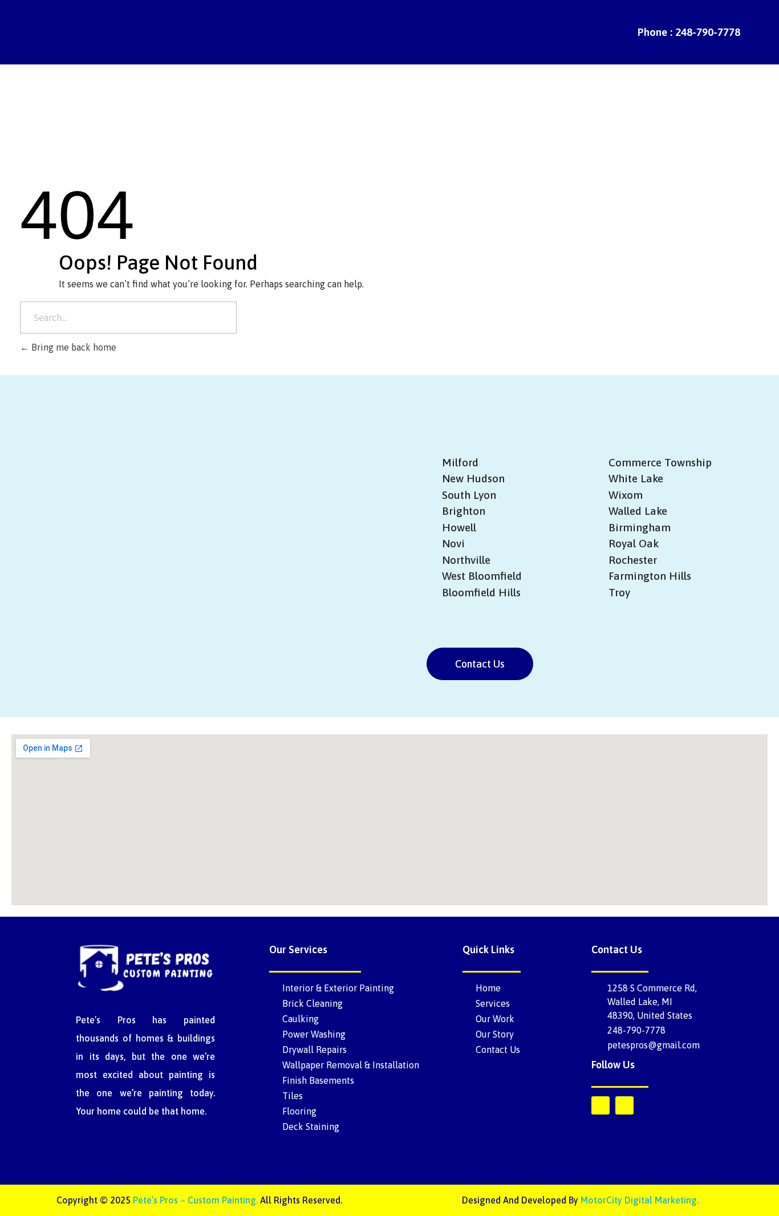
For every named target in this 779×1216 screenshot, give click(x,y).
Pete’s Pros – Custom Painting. (195, 1200)
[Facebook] (600, 1105)
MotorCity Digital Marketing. (640, 1200)
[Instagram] (624, 1105)
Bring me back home (72, 347)
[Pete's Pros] (63, 30)
